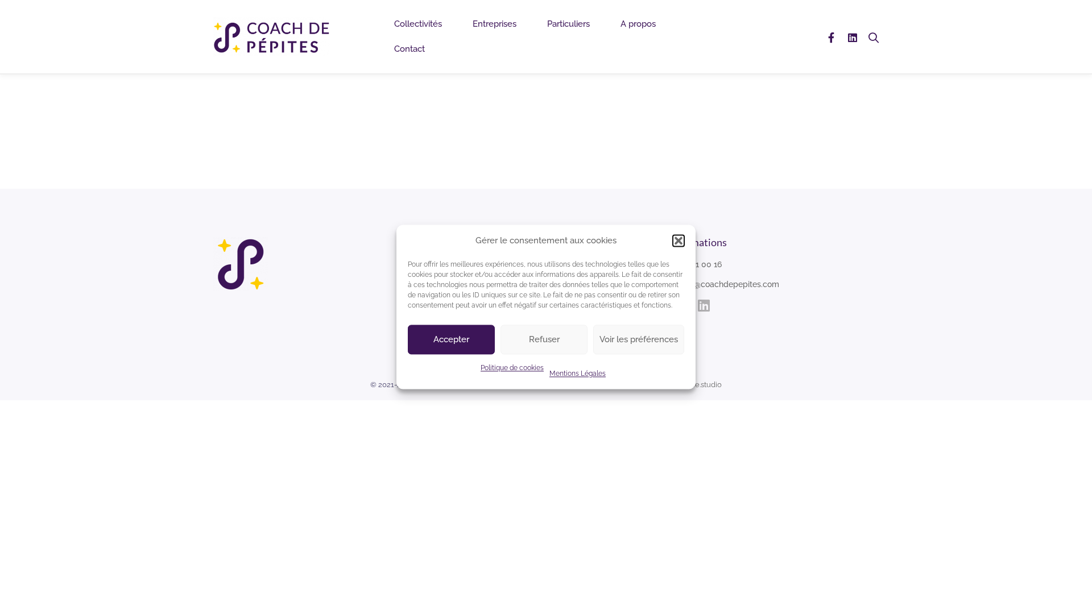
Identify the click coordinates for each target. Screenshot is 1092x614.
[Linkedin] (852, 36)
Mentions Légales (577, 374)
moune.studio (698, 384)
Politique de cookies (512, 368)
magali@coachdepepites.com (723, 284)
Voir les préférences (638, 340)
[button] (678, 240)
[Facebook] (831, 36)
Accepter (451, 340)
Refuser (544, 340)
